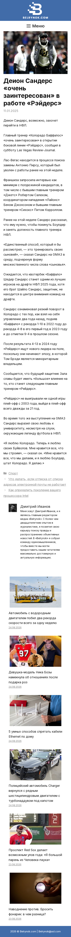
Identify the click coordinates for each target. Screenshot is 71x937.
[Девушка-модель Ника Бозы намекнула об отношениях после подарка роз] (35, 664)
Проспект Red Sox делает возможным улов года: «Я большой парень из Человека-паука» (35, 855)
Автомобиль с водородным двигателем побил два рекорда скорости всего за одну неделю (33, 618)
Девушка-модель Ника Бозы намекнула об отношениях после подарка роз (33, 677)
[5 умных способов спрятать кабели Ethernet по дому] (35, 723)
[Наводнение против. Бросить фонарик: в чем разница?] (35, 901)
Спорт (13, 473)
